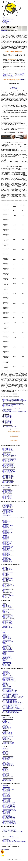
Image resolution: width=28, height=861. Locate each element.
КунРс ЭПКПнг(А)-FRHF (9, 471)
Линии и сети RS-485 (8, 836)
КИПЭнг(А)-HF (7, 558)
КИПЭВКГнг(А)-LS (8, 532)
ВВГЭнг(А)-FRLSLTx (8, 651)
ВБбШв (5, 659)
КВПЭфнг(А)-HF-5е (8, 675)
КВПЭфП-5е (6, 672)
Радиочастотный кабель (8, 406)
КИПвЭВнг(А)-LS (7, 541)
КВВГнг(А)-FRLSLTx (8, 609)
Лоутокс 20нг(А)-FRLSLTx (9, 455)
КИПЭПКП (6, 537)
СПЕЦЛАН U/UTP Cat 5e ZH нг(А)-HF (12, 697)
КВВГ (4, 603)
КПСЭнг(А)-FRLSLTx (8, 450)
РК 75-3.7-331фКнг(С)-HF (9, 806)
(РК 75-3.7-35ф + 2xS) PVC (9, 828)
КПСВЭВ (5, 581)
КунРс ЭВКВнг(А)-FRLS (9, 469)
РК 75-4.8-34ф (6, 815)
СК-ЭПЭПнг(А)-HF (8, 512)
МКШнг (5, 721)
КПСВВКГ (5, 575)
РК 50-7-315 (6, 775)
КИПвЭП (5, 557)
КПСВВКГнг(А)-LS (8, 578)
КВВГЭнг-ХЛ (6, 612)
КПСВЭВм (5, 583)
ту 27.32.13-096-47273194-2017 (10, 426)
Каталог (5, 20)
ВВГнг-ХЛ (5, 635)
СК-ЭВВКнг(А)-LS (7, 504)
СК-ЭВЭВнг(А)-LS (7, 507)
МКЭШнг (5, 726)
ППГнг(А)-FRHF (7, 665)
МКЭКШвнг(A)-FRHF (8, 743)
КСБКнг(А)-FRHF (7, 491)
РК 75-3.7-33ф (6, 790)
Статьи (7, 23)
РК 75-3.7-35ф (6, 795)
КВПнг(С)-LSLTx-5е (8, 689)
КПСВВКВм (6, 579)
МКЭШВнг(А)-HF (7, 75)
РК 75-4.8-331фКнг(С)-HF (9, 820)
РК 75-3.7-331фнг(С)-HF (9, 805)
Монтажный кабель (7, 409)
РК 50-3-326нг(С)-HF (8, 758)
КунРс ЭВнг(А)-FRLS (8, 466)
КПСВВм (5, 573)
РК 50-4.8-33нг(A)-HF (8, 763)
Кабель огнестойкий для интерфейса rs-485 (13, 401)
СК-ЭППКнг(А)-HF (8, 509)
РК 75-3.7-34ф (6, 791)
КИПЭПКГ (6, 538)
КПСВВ (5, 567)
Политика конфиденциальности (8, 843)
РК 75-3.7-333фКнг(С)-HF (9, 809)
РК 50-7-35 (5, 767)
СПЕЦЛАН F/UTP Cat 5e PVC (10, 700)
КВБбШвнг (6, 625)
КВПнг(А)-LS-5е (7, 686)
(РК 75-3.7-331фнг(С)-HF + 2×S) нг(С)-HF (13, 831)
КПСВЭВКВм (6, 594)
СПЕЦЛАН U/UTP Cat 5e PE (10, 693)
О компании (6, 17)
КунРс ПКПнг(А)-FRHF (9, 465)
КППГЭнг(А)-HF (7, 622)
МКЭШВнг (5, 74)
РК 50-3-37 (5, 752)
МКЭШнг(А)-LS (7, 727)
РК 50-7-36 (5, 768)
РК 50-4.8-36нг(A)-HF (8, 764)
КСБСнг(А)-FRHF (7, 493)
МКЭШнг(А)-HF (7, 728)
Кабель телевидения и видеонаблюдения (12, 408)
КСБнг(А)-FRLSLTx (8, 490)
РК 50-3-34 (5, 748)
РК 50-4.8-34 (6, 761)
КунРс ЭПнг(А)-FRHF (8, 470)
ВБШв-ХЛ (5, 654)
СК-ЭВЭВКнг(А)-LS (8, 506)
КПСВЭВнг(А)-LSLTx (8, 585)
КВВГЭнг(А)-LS (7, 614)
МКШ (4, 720)
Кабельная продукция (8, 19)
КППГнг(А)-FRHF (7, 621)
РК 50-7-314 (6, 774)
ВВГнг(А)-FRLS (7, 640)
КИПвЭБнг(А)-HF (7, 547)
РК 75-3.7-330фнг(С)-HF (9, 802)
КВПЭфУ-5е (6, 674)
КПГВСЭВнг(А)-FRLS (8, 481)
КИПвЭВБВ (6, 544)
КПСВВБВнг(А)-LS (8, 572)
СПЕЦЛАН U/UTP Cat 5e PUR (10, 695)
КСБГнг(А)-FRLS (7, 497)
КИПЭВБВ (5, 524)
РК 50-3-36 (5, 751)
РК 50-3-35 (5, 750)
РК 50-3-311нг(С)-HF (8, 757)
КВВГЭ (5, 610)
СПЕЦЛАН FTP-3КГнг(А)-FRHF (11, 712)
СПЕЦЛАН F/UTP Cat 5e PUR (10, 701)
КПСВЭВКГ (6, 590)
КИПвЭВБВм (6, 548)
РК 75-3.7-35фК (7, 796)
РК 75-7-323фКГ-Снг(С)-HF (9, 823)
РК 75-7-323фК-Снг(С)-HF (9, 822)
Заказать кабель (6, 21)
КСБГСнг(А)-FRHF (7, 498)
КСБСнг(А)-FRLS (7, 495)
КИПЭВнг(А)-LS (7, 521)
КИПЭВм (5, 522)
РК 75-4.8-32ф (6, 812)
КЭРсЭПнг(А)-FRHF (8, 719)
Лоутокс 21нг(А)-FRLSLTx (9, 456)
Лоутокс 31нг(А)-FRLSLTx (9, 459)
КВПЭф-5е (5, 671)
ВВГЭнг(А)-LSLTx (7, 648)
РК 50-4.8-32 (6, 759)
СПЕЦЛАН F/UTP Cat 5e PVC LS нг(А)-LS (13, 702)
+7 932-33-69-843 (14, 88)
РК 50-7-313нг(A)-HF (8, 779)
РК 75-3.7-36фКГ (7, 801)
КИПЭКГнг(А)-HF (7, 561)
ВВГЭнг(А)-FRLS (7, 649)
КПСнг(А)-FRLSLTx (8, 454)
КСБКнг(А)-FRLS (7, 492)
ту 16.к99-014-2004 (7, 417)
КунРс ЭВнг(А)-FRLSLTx (9, 467)
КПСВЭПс (5, 596)
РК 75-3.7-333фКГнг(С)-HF (9, 810)
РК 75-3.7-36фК (7, 800)
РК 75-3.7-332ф (6, 794)
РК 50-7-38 (5, 769)
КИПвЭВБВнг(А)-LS (8, 546)
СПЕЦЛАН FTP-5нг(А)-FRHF (10, 690)
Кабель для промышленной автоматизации (13, 399)
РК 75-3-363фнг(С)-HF (8, 789)
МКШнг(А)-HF (6, 723)
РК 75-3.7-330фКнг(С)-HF (9, 804)
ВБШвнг (5, 653)
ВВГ (4, 632)
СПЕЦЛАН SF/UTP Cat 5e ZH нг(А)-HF (12, 710)
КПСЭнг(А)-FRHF (7, 448)
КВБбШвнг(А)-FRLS (8, 627)
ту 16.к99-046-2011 (7, 422)
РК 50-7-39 (5, 770)
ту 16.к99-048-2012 (7, 423)
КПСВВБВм (6, 574)
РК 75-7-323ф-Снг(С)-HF (9, 821)
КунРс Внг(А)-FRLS (8, 460)
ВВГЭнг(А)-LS (6, 646)
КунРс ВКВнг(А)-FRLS (8, 463)
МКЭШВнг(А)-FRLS (19, 75)
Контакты (5, 22)
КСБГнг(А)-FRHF (7, 496)
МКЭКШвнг (6, 738)
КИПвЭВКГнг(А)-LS (8, 555)
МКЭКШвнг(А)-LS (7, 739)
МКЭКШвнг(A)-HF (7, 741)
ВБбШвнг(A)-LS (7, 662)
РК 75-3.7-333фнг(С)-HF (9, 807)
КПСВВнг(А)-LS (7, 568)
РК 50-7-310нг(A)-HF (8, 778)
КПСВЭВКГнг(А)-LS (8, 592)
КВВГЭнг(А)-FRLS (7, 617)
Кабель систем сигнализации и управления (13, 403)
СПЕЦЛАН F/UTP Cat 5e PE (10, 699)
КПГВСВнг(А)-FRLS (8, 480)
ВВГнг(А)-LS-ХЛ (7, 637)
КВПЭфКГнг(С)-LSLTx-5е (9, 680)
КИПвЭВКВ (6, 549)
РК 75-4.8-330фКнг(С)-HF (9, 817)
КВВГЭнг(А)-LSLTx (8, 616)
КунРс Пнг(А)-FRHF (8, 464)
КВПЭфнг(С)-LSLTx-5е (8, 678)
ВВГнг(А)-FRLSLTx (8, 641)
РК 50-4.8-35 (6, 762)
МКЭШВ (22, 73)
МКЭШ (5, 725)
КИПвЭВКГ (6, 553)
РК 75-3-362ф (6, 788)
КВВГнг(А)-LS (6, 605)
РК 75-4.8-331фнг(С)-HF (9, 818)
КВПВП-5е (5, 683)
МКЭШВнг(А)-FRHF (8, 76)
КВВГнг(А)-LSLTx (7, 606)
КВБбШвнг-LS (6, 626)
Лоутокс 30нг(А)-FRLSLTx (9, 458)
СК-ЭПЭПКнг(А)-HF (8, 511)
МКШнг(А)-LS (6, 722)
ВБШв (4, 652)
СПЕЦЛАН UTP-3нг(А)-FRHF (10, 711)
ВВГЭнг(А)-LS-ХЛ (7, 647)
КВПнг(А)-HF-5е (7, 688)
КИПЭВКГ (5, 531)
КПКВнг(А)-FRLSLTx (8, 474)
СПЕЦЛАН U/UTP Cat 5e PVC (10, 694)
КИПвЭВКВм (6, 552)
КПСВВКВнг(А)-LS (8, 580)
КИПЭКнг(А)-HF (7, 560)
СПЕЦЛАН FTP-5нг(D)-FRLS (10, 691)
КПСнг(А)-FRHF (7, 452)
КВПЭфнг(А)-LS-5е (8, 677)
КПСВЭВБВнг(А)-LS (8, 589)
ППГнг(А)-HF (6, 664)
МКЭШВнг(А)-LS (20, 74)
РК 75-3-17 (5, 785)
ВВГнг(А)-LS (6, 636)
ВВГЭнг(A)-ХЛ (7, 645)
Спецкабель (6, 839)
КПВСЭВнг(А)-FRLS (8, 478)
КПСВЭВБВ (6, 586)
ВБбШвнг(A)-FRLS (7, 663)
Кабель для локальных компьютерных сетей (13, 404)
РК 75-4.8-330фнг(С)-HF (9, 816)
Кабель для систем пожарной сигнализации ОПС (14, 841)
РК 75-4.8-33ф (6, 813)
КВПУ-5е (5, 685)
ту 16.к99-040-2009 (7, 421)
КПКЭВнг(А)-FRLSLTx (8, 476)
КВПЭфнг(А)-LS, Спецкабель (10, 840)
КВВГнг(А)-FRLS (7, 607)
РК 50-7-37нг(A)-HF (8, 776)
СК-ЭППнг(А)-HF (7, 510)
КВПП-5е (5, 684)
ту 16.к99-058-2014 (7, 425)
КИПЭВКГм (6, 533)
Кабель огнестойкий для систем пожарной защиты (15, 400)
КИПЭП (5, 535)
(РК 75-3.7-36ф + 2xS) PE (9, 830)
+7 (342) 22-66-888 (14, 87)
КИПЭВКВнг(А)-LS (8, 528)
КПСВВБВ (5, 570)
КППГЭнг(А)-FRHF (8, 623)
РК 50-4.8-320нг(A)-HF (8, 765)
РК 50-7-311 (6, 771)
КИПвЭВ (5, 539)
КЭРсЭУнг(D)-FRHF (8, 717)
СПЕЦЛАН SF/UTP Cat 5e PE (10, 705)
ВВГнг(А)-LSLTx (7, 638)
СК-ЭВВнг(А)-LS (7, 505)
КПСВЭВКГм (6, 591)
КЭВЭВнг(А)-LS (7, 513)
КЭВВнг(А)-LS (6, 515)
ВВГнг (4, 634)
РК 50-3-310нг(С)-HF (8, 756)
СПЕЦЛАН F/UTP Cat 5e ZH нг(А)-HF (12, 703)
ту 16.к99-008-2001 (7, 415)
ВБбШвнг (5, 660)
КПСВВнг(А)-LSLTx (8, 569)
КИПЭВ (5, 520)
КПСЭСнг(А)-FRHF (8, 482)
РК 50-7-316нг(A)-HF (8, 780)
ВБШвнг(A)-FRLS (7, 658)
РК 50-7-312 (6, 773)
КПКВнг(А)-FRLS (7, 472)
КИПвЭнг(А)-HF (7, 543)
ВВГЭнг (5, 643)
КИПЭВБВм (6, 526)
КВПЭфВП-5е (6, 673)
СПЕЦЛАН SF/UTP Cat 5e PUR (10, 707)
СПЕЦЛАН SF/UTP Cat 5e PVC (10, 706)
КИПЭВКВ (6, 527)
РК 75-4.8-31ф (6, 811)
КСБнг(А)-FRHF (7, 487)
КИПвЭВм (5, 542)
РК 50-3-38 (5, 753)
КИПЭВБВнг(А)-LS (8, 525)
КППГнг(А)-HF (7, 620)
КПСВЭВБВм (6, 588)
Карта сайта (6, 414)
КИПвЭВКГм (6, 554)
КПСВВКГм (6, 577)
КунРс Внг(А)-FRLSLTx (9, 461)
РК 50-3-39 (5, 754)
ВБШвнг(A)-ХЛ (7, 656)
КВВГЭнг (5, 611)
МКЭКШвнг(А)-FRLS (8, 742)
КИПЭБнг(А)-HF (7, 559)
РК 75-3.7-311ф (6, 793)
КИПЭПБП (6, 536)
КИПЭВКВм (6, 530)
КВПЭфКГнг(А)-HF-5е (8, 679)
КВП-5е (5, 682)
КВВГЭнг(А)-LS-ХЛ (8, 615)
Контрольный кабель (8, 405)
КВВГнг (5, 604)
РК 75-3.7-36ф (6, 799)
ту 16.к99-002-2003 (7, 416)
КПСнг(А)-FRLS (7, 453)
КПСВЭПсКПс (6, 597)
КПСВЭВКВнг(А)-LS (8, 595)
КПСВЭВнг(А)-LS (7, 584)
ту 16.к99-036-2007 (7, 418)
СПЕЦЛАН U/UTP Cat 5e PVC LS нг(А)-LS (13, 696)
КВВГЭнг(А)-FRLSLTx (8, 618)
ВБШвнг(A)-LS (6, 657)
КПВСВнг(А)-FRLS (8, 477)
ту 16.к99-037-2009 (7, 420)
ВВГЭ (4, 642)
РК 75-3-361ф (6, 787)
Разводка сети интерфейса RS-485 (11, 837)
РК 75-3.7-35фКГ (7, 798)
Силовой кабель (7, 410)
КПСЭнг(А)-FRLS (7, 449)
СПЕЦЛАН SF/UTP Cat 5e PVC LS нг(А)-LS (13, 708)
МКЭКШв (5, 737)
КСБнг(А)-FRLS (7, 489)
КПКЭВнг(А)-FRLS (8, 475)
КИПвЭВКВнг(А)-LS (8, 550)
